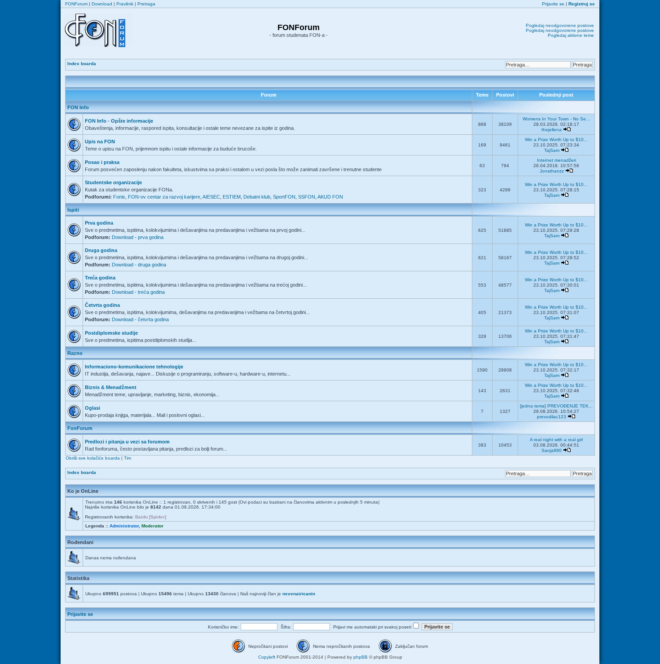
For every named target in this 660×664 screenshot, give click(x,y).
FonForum (79, 428)
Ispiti (73, 209)
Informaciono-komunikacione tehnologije (134, 366)
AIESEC (211, 196)
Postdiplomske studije (111, 333)
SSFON (306, 196)
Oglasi (92, 408)
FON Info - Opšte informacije (119, 121)
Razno (75, 353)
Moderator (152, 525)
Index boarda (81, 63)
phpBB (360, 657)
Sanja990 (551, 450)
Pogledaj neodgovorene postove (560, 25)
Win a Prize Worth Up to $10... (556, 139)
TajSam (551, 150)
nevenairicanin (298, 593)
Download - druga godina (139, 264)
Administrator (124, 525)
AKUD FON (330, 196)
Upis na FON (100, 141)
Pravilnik (124, 3)
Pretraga (146, 3)
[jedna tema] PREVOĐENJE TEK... (556, 405)
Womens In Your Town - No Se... (556, 118)
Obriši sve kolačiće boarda (93, 458)
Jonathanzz (552, 170)
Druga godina (101, 250)
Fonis (119, 196)
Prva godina (99, 223)
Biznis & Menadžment (110, 387)
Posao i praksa (102, 162)
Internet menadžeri (556, 160)
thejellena (551, 129)
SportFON (284, 196)
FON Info (78, 107)
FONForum (76, 3)
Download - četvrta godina (140, 319)
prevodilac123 (551, 416)
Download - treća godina (138, 292)
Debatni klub (256, 196)
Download (102, 3)
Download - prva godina (137, 237)
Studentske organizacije (113, 182)
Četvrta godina (102, 305)
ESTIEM (232, 196)
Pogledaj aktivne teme (571, 35)
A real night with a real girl (556, 439)
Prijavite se (553, 3)
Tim (127, 458)
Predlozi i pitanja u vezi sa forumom (127, 441)
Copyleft (266, 657)
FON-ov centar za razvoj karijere (164, 196)
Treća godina (100, 277)
